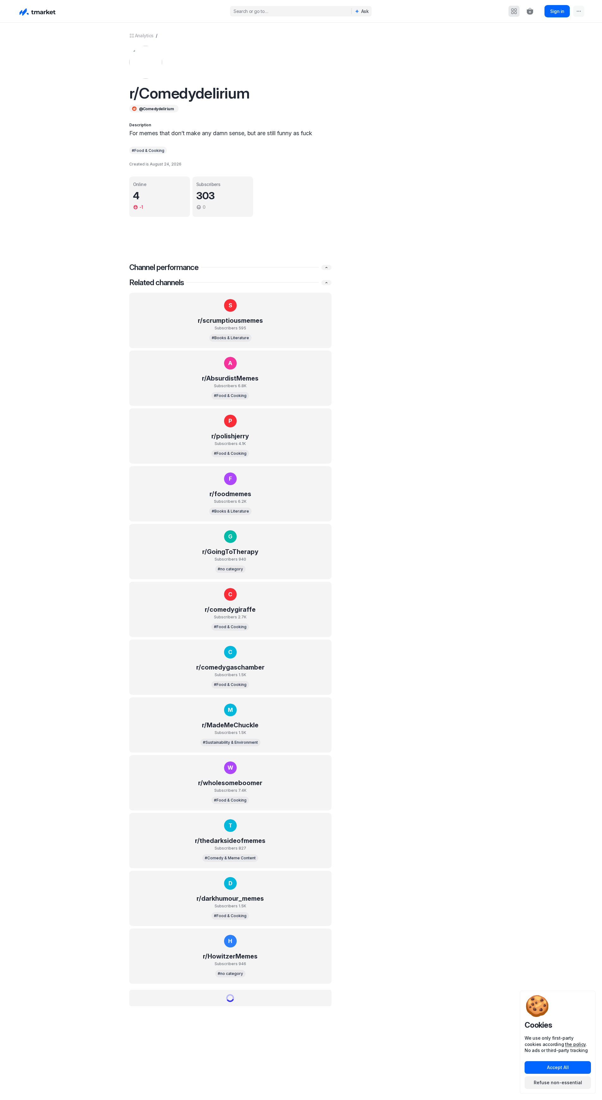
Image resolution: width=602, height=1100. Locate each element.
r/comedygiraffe (230, 609)
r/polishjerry (230, 436)
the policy (575, 1044)
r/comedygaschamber (230, 667)
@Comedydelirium (156, 108)
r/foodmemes (230, 494)
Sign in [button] (557, 11)
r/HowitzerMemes (230, 956)
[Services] (514, 11)
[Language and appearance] (578, 11)
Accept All (558, 1067)
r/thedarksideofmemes (230, 841)
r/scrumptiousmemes (230, 320)
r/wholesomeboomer (230, 783)
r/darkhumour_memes (230, 898)
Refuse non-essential (558, 1082)
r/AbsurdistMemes (230, 378)
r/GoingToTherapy (230, 552)
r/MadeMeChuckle (230, 725)
